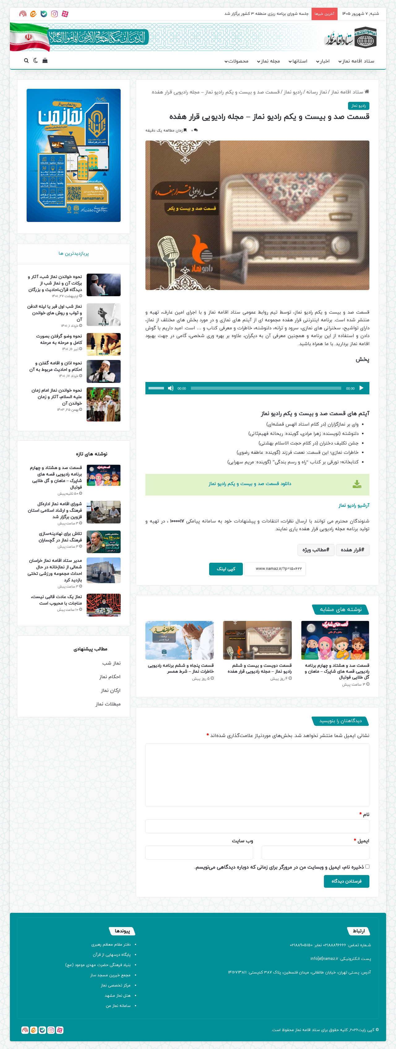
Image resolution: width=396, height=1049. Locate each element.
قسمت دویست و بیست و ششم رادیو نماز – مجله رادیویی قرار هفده (260, 668)
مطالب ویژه (314, 550)
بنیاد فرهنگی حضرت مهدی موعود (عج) (98, 965)
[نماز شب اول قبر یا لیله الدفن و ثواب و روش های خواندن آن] (104, 314)
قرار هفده (351, 550)
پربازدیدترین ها (73, 253)
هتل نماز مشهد (118, 996)
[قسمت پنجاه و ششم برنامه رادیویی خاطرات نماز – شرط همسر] (179, 640)
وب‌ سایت (242, 841)
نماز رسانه (316, 92)
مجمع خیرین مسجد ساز (110, 975)
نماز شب (111, 663)
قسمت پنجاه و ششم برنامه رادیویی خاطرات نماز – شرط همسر (181, 668)
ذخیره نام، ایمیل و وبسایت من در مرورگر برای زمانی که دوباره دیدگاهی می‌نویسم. (279, 867)
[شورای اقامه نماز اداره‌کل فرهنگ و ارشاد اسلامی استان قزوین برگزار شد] (104, 512)
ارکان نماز (111, 690)
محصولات (238, 61)
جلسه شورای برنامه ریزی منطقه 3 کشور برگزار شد (266, 14)
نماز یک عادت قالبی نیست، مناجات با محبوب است (56, 600)
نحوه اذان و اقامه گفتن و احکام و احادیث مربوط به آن (55, 366)
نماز (298, 1030)
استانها (300, 61)
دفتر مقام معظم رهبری (111, 944)
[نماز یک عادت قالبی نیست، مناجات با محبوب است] (104, 605)
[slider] (157, 387)
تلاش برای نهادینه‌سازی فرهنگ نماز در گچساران (60, 537)
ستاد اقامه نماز (358, 61)
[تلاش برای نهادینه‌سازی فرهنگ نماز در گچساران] (104, 542)
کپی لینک (226, 569)
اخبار (325, 61)
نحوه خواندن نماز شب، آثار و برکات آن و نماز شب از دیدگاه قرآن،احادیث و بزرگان (55, 283)
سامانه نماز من (118, 1006)
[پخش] (361, 388)
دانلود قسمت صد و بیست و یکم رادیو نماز (250, 484)
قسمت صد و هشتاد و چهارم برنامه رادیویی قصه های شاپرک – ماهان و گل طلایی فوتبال (337, 671)
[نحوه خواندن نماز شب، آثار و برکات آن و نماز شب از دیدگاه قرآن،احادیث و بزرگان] (104, 285)
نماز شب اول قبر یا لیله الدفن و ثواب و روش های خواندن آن (54, 313)
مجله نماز (270, 61)
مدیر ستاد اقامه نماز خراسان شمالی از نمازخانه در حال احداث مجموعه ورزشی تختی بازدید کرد (55, 570)
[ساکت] (171, 388)
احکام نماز (110, 677)
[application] (257, 388)
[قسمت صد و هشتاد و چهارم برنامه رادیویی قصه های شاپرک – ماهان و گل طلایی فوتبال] (335, 640)
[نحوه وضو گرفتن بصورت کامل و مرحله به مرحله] (104, 344)
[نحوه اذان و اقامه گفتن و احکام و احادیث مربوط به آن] (104, 371)
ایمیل (361, 841)
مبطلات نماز (108, 704)
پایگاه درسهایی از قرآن (112, 955)
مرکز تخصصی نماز (116, 985)
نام (364, 814)
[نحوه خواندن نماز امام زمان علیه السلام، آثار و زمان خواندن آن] (104, 404)
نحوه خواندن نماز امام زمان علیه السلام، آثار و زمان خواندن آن (57, 397)
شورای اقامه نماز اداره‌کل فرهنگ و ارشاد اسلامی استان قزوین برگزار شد (55, 510)
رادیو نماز (293, 92)
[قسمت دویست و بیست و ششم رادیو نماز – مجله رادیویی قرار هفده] (257, 640)
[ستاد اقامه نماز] (350, 37)
